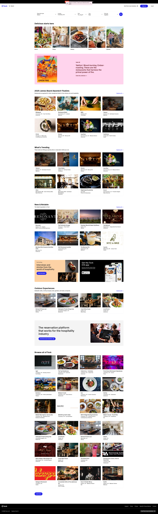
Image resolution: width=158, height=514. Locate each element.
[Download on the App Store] (90, 272)
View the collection (81, 75)
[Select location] (75, 14)
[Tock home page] (4, 6)
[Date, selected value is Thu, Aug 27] (86, 14)
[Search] (121, 14)
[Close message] (90, 3)
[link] (45, 106)
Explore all (119, 93)
